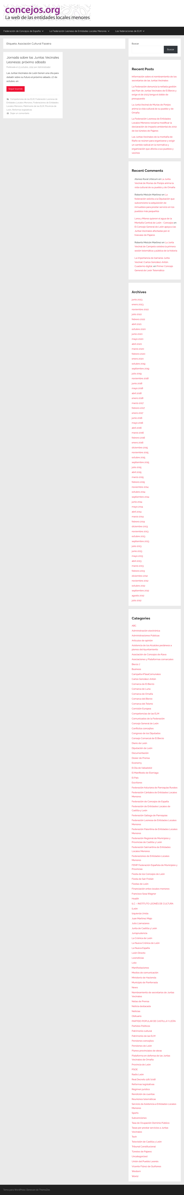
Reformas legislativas (22, 110)
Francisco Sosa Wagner (144, 893)
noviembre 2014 (140, 487)
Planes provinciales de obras (147, 1050)
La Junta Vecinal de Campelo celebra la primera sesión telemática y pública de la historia (156, 246)
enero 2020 (138, 358)
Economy (137, 763)
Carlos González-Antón (144, 679)
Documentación (140, 753)
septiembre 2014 (140, 496)
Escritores (137, 782)
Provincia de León (141, 1064)
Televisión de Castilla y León (147, 1141)
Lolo (134, 962)
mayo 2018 (137, 388)
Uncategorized (139, 1156)
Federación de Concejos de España (22, 31)
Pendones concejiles (143, 1040)
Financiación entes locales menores (150, 888)
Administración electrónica (146, 630)
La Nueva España (141, 948)
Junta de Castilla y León (144, 928)
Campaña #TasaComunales (146, 674)
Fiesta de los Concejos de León (148, 874)
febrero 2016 (138, 437)
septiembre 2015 (140, 462)
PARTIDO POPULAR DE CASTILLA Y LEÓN (154, 1021)
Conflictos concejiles (143, 728)
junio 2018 (137, 383)
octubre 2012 (138, 585)
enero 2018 (137, 398)
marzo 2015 (138, 477)
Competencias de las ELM (22, 99)
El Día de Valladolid (142, 768)
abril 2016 (137, 427)
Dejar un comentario (19, 113)
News (135, 987)
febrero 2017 (138, 408)
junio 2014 (137, 501)
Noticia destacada (141, 1006)
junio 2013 (137, 551)
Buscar (135, 43)
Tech (134, 1136)
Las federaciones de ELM (128, 31)
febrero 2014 (138, 521)
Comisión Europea (141, 708)
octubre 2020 (139, 329)
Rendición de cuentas (143, 1094)
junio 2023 (137, 299)
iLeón (135, 908)
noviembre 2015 (140, 452)
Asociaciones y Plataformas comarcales (152, 659)
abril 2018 (137, 393)
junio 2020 (137, 334)
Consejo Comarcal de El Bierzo (148, 738)
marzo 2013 (138, 565)
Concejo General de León (145, 723)
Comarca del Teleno (142, 703)
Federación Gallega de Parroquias (149, 815)
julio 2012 (136, 600)
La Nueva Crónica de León (146, 943)
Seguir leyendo (15, 89)
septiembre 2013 (140, 541)
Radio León (138, 1074)
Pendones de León (142, 1045)
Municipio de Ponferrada (145, 982)
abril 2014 (136, 511)
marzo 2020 (138, 348)
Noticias (136, 1011)
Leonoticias (138, 958)
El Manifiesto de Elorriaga (145, 772)
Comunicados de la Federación (148, 718)
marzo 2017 (138, 403)
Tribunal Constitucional (144, 1146)
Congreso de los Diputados (146, 733)
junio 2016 (137, 418)
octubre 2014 (138, 491)
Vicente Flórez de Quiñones (146, 1166)
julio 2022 (137, 314)
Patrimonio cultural (142, 1031)
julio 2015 (136, 467)
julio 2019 (137, 373)
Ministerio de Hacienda (144, 977)
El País (135, 777)
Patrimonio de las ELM (33, 106)
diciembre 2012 (140, 575)
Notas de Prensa (140, 1001)
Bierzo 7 (136, 664)
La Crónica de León (142, 938)
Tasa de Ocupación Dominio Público (150, 1123)
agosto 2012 (138, 595)
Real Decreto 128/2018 (144, 1079)
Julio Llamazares (140, 923)
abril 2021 (136, 324)
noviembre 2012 (140, 580)
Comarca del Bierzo (142, 698)
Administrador (44, 67)
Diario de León (139, 743)
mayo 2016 (137, 422)
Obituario (136, 1016)
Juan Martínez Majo (142, 918)
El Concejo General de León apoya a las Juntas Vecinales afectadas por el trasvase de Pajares (155, 230)
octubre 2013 (138, 536)
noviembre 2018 (140, 378)
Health (135, 898)
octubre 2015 (138, 457)
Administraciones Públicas (145, 635)
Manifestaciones (140, 967)
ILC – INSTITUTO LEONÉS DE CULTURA (152, 903)
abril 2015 (136, 472)
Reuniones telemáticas (144, 1099)
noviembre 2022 (140, 309)
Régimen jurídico (141, 1089)
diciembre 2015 (140, 447)
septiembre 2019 (140, 368)
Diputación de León (142, 748)
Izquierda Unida (140, 913)
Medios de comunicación (145, 972)
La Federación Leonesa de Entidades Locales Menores (78, 31)
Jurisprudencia (139, 933)
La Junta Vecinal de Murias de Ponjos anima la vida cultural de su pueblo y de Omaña (152, 108)
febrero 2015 (138, 482)
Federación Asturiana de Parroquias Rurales (154, 787)
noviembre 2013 (140, 531)
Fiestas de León (140, 884)
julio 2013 (136, 546)
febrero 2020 (138, 353)
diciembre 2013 (140, 526)
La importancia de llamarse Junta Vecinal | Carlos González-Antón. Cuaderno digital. (152, 262)
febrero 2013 (138, 570)
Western (136, 1171)
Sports (135, 1113)
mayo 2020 (137, 339)
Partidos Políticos (141, 1026)
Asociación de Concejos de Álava (149, 654)
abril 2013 (136, 561)
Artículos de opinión (142, 640)
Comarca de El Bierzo (143, 684)
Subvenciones (139, 1118)
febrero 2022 (138, 319)
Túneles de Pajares (142, 1151)
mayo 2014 (137, 506)
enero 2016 (137, 442)
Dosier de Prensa (141, 758)
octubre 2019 (138, 363)
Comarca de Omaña (142, 694)
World (135, 1176)
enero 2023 (137, 304)
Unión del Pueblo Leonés (145, 1161)
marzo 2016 (138, 432)
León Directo (138, 953)
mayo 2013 (137, 556)
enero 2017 (137, 413)
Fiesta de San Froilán (143, 879)
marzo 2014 (138, 516)
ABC (134, 625)
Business (136, 669)
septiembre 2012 (140, 590)
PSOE (135, 1069)
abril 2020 (137, 344)
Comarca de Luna (141, 689)
